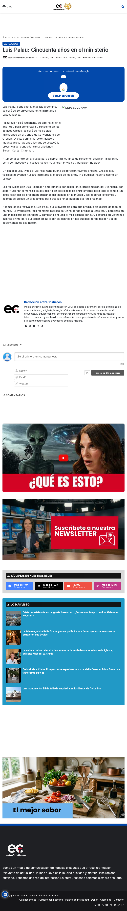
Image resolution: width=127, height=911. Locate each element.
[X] (30, 326)
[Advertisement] (63, 24)
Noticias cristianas (20, 37)
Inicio (7, 37)
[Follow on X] (36, 57)
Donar (94, 899)
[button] (63, 458)
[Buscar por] (123, 7)
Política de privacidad (77, 899)
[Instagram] (38, 326)
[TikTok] (42, 326)
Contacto (119, 899)
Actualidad (36, 37)
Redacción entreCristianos (21, 57)
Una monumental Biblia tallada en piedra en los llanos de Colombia (62, 688)
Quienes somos (27, 899)
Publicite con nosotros (51, 899)
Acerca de (105, 899)
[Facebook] (26, 326)
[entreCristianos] (15, 863)
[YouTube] (34, 326)
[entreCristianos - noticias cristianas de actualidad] (63, 6)
